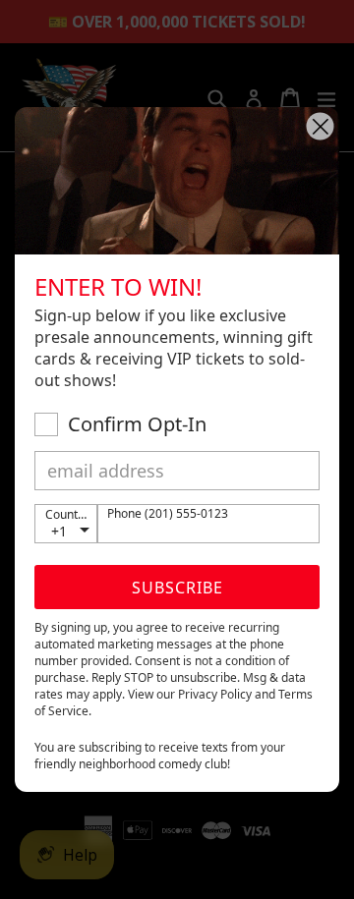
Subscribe (177, 587)
